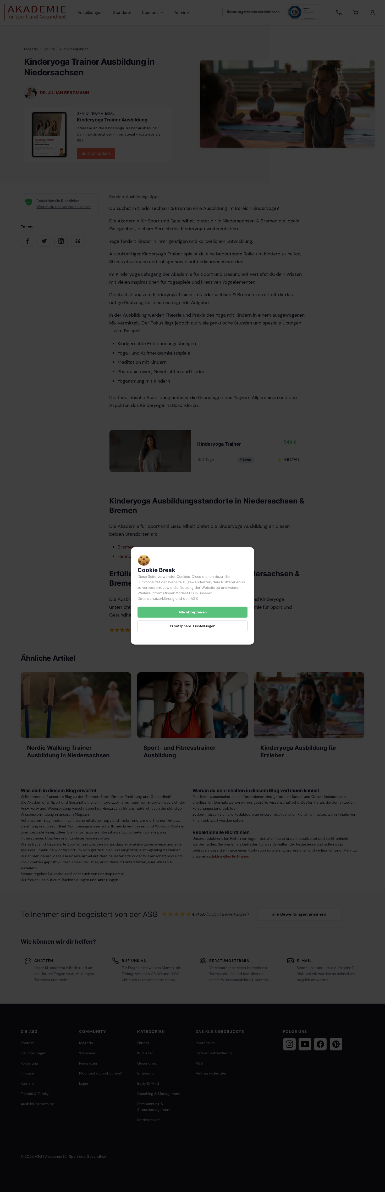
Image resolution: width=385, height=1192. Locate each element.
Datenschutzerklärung (156, 598)
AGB (194, 598)
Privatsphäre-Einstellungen (192, 626)
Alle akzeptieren (193, 612)
